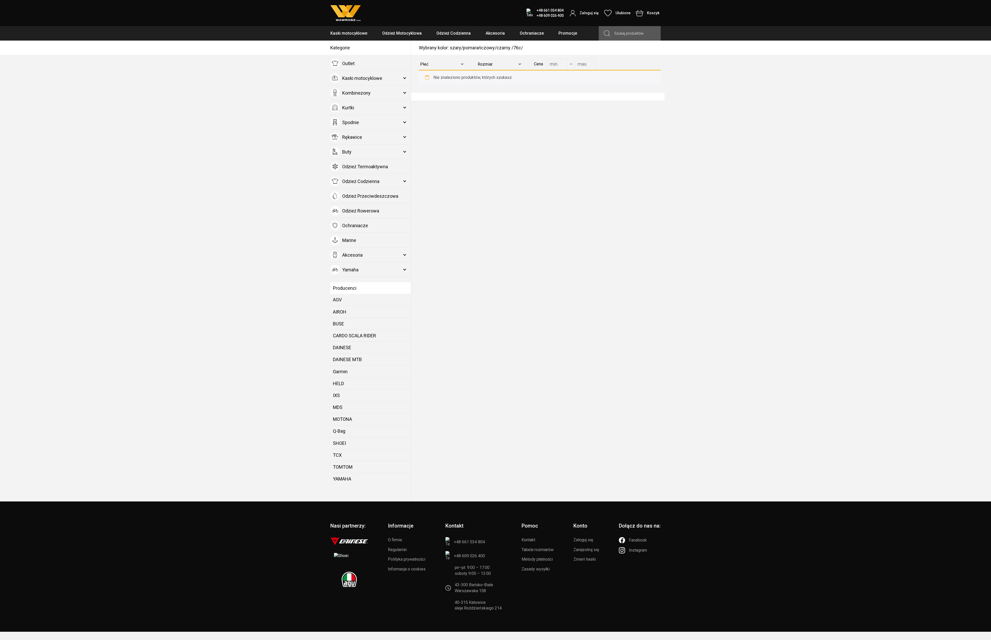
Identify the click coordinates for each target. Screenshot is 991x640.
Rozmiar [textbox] (485, 64)
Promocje (567, 33)
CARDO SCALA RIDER (354, 335)
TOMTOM (343, 467)
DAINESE (342, 347)
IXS (336, 395)
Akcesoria (495, 33)
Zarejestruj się (586, 549)
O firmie (395, 539)
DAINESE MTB (347, 359)
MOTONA (342, 419)
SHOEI (339, 443)
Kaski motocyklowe (348, 33)
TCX (337, 455)
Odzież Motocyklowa (402, 33)
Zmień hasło (584, 559)
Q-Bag (339, 431)
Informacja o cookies (407, 569)
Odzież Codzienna (453, 33)
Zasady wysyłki (536, 569)
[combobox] (440, 64)
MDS (337, 407)
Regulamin (397, 549)
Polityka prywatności (406, 559)
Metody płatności (537, 559)
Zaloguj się (583, 539)
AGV (337, 299)
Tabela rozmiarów (538, 549)
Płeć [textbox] (424, 64)
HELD (338, 383)
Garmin (340, 371)
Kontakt (528, 539)
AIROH (339, 312)
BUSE (338, 323)
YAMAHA (342, 479)
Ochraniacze (532, 33)
